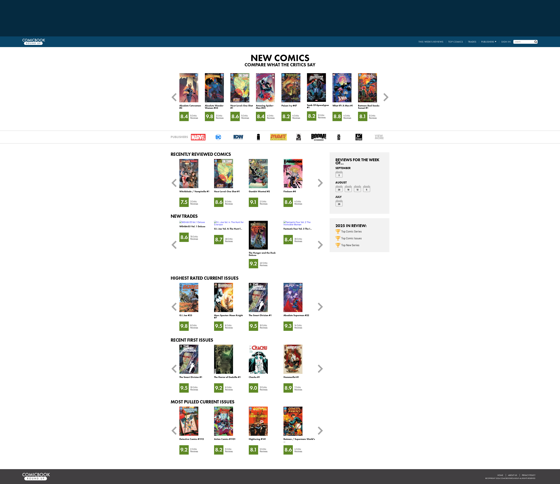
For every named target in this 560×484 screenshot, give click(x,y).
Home (500, 475)
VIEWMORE (379, 137)
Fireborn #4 (290, 191)
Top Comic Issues (351, 238)
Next (384, 97)
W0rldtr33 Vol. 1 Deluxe (192, 226)
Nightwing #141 (257, 439)
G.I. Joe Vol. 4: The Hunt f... (228, 228)
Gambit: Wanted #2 (259, 191)
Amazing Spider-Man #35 (265, 106)
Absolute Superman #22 (296, 315)
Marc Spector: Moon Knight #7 (228, 316)
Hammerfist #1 (291, 377)
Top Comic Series (351, 231)
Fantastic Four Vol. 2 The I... (298, 228)
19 (348, 189)
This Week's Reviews (431, 42)
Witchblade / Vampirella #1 (194, 191)
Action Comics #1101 (225, 439)
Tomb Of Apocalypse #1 (318, 106)
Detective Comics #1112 (191, 439)
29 (339, 203)
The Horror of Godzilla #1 (227, 377)
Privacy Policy (528, 475)
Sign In (506, 42)
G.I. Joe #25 (185, 315)
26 (339, 189)
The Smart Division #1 (260, 315)
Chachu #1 (254, 377)
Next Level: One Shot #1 (241, 106)
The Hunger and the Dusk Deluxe (262, 254)
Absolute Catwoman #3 (190, 106)
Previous (175, 97)
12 (357, 189)
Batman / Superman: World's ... (299, 440)
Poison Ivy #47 (289, 105)
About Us (512, 475)
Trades (472, 42)
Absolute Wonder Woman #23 (214, 106)
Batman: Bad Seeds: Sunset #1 (368, 106)
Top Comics (455, 42)
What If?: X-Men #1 (342, 105)
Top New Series (350, 245)
